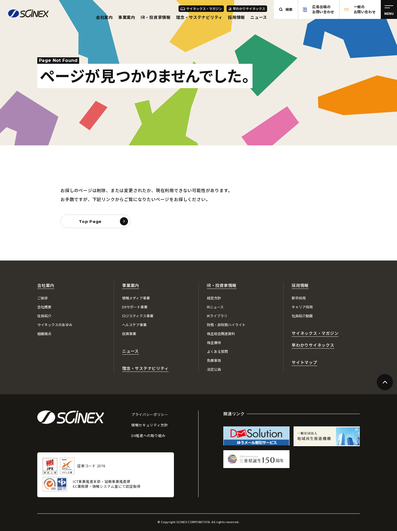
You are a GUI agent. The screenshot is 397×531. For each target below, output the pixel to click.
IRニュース (215, 306)
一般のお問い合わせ (365, 9)
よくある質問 (217, 351)
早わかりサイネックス (249, 8)
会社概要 (44, 306)
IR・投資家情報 (156, 17)
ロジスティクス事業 (137, 315)
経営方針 (214, 297)
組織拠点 (44, 333)
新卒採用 (299, 297)
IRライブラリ (217, 315)
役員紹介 (44, 315)
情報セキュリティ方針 (149, 425)
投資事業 (129, 333)
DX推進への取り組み (148, 435)
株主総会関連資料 (221, 333)
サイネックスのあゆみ (54, 324)
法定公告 (214, 369)
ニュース (258, 17)
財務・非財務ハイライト (226, 324)
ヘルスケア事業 (134, 324)
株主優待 (214, 342)
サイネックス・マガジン (204, 8)
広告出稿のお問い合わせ (323, 9)
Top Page (90, 221)
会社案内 (104, 17)
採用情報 (236, 17)
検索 (289, 9)
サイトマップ (304, 362)
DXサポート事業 (134, 306)
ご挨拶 (42, 297)
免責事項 (214, 360)
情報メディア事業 (136, 297)
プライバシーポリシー (149, 414)
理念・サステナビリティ (199, 17)
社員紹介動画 (302, 315)
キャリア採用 (302, 306)
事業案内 (126, 17)
